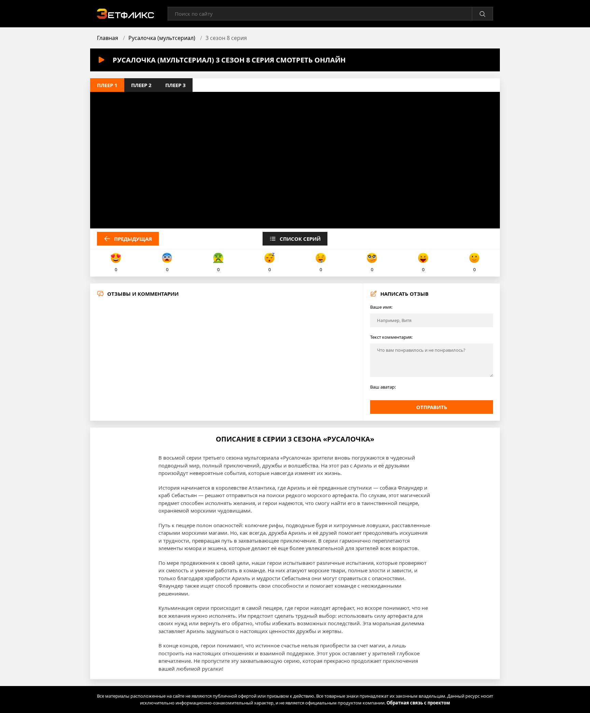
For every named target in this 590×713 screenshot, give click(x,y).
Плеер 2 (141, 85)
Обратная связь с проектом (418, 703)
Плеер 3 (175, 85)
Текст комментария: (391, 337)
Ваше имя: (381, 307)
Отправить (431, 407)
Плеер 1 (107, 85)
